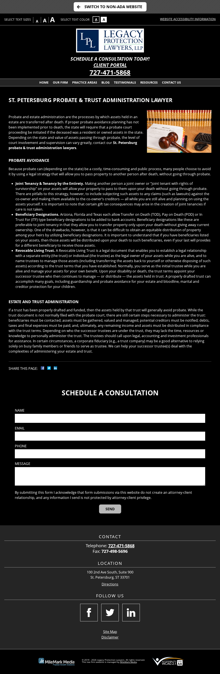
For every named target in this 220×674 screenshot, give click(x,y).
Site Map (110, 631)
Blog (105, 82)
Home (44, 82)
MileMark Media (128, 661)
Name (19, 410)
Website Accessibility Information (188, 19)
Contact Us (171, 82)
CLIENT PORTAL (110, 65)
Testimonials (125, 82)
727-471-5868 (110, 72)
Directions (110, 584)
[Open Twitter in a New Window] (110, 612)
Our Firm (60, 82)
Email (19, 428)
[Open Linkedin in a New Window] (131, 612)
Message (22, 464)
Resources (149, 82)
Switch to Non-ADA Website (113, 6)
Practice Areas (84, 82)
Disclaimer (110, 637)
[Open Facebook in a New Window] (89, 612)
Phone (21, 446)
